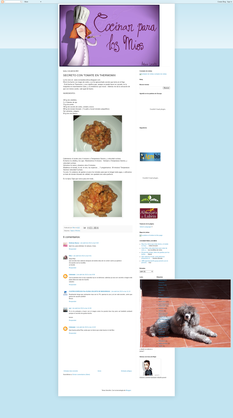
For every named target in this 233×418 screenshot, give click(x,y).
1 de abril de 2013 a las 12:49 (81, 308)
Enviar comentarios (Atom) (81, 374)
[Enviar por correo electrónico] (88, 228)
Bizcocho (161, 290)
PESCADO (162, 302)
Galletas (161, 308)
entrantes (161, 283)
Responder (72, 249)
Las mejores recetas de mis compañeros (163, 325)
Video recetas (163, 343)
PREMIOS (161, 341)
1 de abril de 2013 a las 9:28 (89, 243)
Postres (160, 295)
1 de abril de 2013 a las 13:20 (86, 327)
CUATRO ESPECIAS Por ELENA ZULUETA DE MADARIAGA (89, 291)
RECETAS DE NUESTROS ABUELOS (163, 315)
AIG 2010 (161, 334)
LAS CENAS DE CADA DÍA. (163, 305)
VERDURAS (162, 280)
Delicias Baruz (74, 243)
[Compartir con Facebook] (95, 228)
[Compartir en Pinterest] (97, 228)
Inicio (99, 371)
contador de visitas (160, 74)
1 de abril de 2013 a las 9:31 (82, 256)
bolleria (160, 288)
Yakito (160, 346)
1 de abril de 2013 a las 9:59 (85, 274)
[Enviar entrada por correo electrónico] (84, 227)
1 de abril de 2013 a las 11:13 (120, 291)
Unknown (72, 274)
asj (70, 308)
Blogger (128, 390)
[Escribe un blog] (90, 228)
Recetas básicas (163, 319)
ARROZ (161, 311)
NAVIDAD (161, 332)
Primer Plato (162, 285)
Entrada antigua (126, 371)
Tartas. (160, 329)
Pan (159, 292)
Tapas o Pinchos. (75, 230)
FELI (70, 256)
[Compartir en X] (93, 228)
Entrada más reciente (71, 371)
